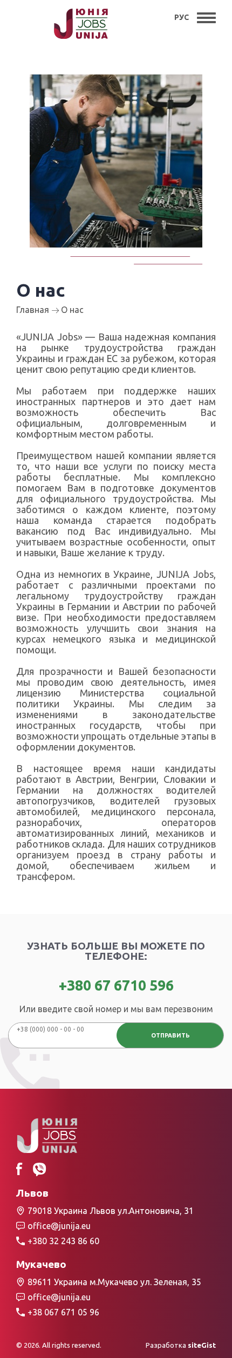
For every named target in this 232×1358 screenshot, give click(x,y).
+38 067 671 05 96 (63, 1312)
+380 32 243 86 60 (63, 1241)
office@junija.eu (59, 1226)
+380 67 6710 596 (116, 985)
